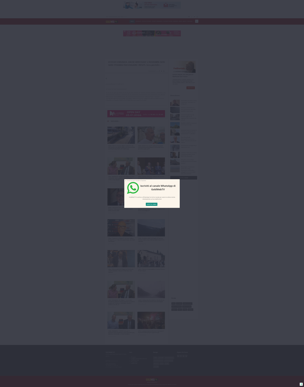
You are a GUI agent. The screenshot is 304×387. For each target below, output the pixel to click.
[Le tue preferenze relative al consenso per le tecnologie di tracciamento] (301, 384)
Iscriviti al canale (152, 204)
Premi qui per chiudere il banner (136, 180)
